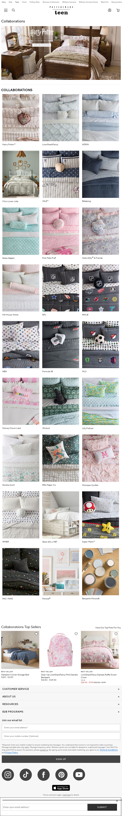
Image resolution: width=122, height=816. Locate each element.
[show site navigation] (5, 10)
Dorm (24, 2)
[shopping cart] (117, 10)
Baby (4, 2)
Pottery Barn (35, 2)
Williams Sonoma (69, 2)
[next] (116, 649)
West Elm (104, 2)
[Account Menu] (109, 10)
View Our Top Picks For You (108, 627)
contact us (44, 750)
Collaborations (16, 90)
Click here (66, 795)
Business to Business (51, 2)
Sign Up (61, 759)
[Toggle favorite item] (36, 633)
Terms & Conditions (109, 750)
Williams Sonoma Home (88, 2)
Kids (10, 2)
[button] (13, 10)
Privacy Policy (11, 752)
